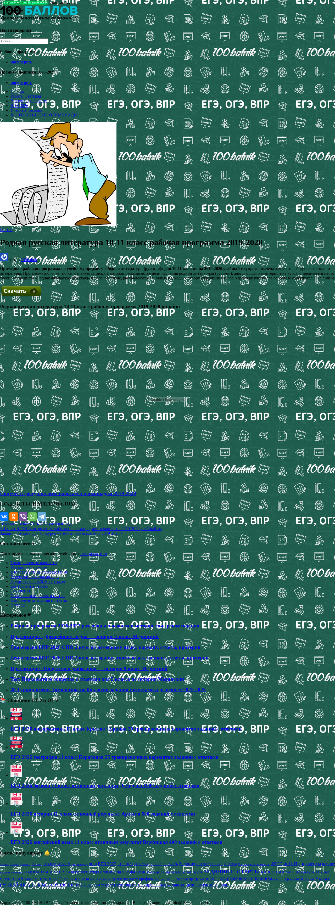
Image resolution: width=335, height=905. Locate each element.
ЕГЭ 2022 (107, 863)
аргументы (309, 863)
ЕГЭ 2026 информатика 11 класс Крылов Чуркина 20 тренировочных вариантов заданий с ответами (126, 729)
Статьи (6, 229)
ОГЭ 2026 (230, 864)
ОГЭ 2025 (216, 864)
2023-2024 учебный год (72, 864)
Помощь (17, 605)
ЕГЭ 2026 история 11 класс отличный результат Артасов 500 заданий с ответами (102, 814)
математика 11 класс (54, 878)
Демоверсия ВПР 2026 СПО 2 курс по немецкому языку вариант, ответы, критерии (105, 647)
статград (92, 884)
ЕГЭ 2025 (155, 864)
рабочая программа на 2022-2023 (201, 879)
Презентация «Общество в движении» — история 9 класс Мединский (89, 668)
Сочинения (20, 591)
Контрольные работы (29, 586)
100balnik (29, 259)
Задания (187, 863)
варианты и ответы (48, 871)
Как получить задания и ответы (38, 600)
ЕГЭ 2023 (125, 864)
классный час (277, 871)
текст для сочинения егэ (119, 885)
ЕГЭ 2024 (141, 864)
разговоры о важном (249, 878)
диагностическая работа (184, 872)
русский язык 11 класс (25, 884)
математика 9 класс (17, 878)
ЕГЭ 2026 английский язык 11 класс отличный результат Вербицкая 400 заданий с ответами (116, 842)
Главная (17, 91)
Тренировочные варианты (33, 562)
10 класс (7, 524)
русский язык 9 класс (308, 878)
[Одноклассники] (13, 516)
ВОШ (93, 864)
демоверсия (155, 872)
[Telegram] (42, 516)
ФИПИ (290, 863)
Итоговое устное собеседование (39, 572)
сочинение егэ (67, 884)
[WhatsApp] (32, 516)
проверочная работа (125, 879)
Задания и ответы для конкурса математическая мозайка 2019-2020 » (61, 533)
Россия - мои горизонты (254, 864)
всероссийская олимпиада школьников (108, 871)
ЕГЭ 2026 (170, 864)
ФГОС (276, 864)
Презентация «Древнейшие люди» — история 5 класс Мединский (84, 636)
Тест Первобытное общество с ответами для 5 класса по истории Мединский (97, 679)
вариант (328, 864)
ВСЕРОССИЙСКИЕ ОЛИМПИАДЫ (43, 115)
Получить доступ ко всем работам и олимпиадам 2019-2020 (68, 493)
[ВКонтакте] (4, 516)
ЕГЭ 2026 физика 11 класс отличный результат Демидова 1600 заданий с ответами (104, 785)
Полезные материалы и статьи (37, 595)
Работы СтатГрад (25, 96)
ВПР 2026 (19, 105)
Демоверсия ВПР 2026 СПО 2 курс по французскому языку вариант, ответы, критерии (109, 657)
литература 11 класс (312, 872)
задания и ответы (232, 871)
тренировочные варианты (161, 884)
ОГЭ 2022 (202, 864)
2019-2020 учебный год (50, 524)
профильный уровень (157, 878)
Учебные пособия (26, 110)
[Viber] (23, 516)
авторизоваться (93, 554)
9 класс (25, 864)
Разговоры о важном (28, 101)
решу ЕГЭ (279, 878)
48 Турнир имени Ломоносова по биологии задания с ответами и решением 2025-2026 (108, 689)
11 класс (22, 524)
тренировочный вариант (207, 884)
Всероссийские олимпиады (34, 577)
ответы (82, 878)
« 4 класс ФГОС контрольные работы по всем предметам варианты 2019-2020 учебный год (81, 528)
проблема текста (100, 878)
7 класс (4, 864)
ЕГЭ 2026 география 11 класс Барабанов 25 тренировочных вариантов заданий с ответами (114, 757)
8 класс (14, 864)
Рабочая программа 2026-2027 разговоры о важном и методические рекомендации (104, 625)
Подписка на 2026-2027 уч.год (37, 581)
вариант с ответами (12, 872)
